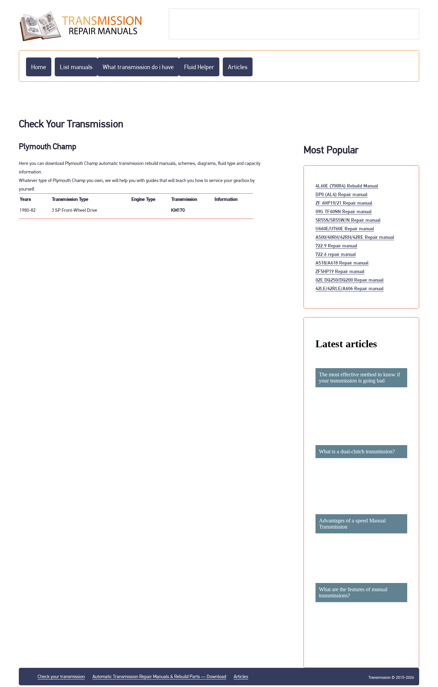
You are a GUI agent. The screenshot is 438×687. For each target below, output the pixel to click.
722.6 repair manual (335, 254)
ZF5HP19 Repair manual (339, 271)
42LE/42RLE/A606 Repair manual (349, 288)
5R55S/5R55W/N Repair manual (348, 220)
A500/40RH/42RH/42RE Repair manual (354, 237)
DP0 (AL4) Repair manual (341, 194)
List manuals (76, 66)
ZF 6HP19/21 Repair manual (343, 203)
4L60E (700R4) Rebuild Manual (346, 186)
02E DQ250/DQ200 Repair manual (349, 280)
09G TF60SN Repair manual (343, 211)
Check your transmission (61, 676)
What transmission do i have (138, 66)
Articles (237, 66)
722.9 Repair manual (336, 245)
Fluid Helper (199, 66)
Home (38, 66)
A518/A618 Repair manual (342, 262)
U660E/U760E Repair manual (344, 228)
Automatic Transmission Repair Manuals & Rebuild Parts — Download (159, 676)
